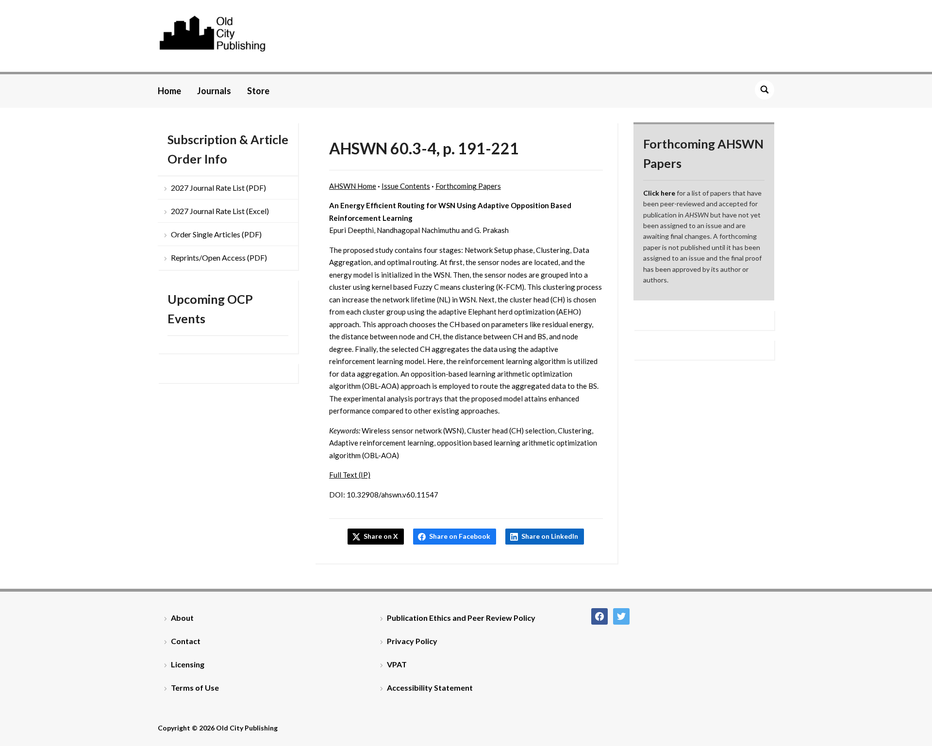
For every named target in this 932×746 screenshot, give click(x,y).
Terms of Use (195, 687)
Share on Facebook (459, 536)
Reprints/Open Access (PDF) (219, 257)
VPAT (397, 664)
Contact (185, 641)
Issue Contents (406, 186)
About (182, 617)
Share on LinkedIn (549, 536)
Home (169, 90)
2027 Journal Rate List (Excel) (220, 211)
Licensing (187, 664)
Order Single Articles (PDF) (216, 234)
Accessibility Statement (430, 687)
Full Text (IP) (349, 474)
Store (258, 90)
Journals (214, 90)
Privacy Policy (412, 641)
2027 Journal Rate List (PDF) (218, 187)
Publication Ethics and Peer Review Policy (461, 617)
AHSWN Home (352, 186)
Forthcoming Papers (468, 186)
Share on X (381, 536)
